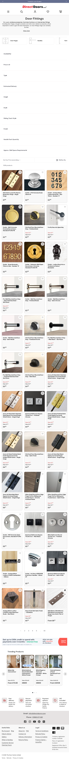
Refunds (9, 758)
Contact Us (22, 734)
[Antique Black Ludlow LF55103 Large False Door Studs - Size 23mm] (12, 598)
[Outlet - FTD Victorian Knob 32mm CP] (34, 180)
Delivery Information (25, 737)
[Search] (21, 12)
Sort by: (11, 160)
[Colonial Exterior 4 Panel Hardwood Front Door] (55, 661)
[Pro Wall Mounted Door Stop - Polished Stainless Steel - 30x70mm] (12, 362)
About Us (22, 731)
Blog (12, 731)
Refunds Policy (40, 734)
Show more (26, 31)
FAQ (27, 731)
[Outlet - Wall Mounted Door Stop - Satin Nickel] (12, 325)
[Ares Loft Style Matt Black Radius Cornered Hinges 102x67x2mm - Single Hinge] (57, 441)
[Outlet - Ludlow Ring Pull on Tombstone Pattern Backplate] (57, 252)
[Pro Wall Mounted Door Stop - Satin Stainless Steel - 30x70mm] (12, 286)
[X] (43, 721)
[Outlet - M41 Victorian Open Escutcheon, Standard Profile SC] (12, 522)
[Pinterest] (39, 721)
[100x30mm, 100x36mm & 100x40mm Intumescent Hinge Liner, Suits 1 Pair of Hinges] (57, 598)
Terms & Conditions (41, 731)
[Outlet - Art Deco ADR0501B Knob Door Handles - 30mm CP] (34, 561)
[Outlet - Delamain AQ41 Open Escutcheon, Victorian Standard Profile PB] (34, 252)
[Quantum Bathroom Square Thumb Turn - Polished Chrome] (34, 401)
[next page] (48, 630)
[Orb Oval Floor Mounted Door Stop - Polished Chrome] (34, 325)
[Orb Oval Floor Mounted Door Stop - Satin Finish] (34, 441)
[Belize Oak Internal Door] (13, 661)
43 (44, 631)
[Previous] (3, 674)
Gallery (4, 737)
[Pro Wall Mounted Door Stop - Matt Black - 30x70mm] (57, 325)
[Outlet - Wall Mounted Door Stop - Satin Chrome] (57, 286)
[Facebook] (25, 721)
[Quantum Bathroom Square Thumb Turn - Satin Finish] (57, 561)
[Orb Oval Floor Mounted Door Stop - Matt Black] (34, 362)
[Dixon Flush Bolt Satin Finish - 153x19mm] (34, 598)
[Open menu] (8, 12)
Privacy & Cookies (41, 737)
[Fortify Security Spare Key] (57, 215)
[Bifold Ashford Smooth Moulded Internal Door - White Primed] (27, 661)
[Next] (65, 674)
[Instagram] (29, 721)
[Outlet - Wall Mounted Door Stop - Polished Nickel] (34, 286)
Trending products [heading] (16, 651)
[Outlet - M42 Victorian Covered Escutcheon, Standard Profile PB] (12, 215)
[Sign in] (35, 12)
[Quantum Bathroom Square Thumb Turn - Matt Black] (34, 522)
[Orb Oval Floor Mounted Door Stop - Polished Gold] (34, 215)
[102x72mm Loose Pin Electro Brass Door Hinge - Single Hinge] (12, 180)
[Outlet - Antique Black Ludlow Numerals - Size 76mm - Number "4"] (57, 180)
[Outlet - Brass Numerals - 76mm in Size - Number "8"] (12, 252)
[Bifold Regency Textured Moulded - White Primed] (41, 661)
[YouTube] (34, 721)
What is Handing (7, 740)
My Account (6, 731)
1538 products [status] (7, 165)
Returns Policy (23, 740)
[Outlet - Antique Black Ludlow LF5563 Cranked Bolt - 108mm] (12, 561)
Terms (3, 758)
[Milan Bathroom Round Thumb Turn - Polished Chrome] (57, 522)
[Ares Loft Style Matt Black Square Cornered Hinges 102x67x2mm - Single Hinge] (12, 482)
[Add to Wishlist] (20, 172)
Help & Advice (6, 734)
